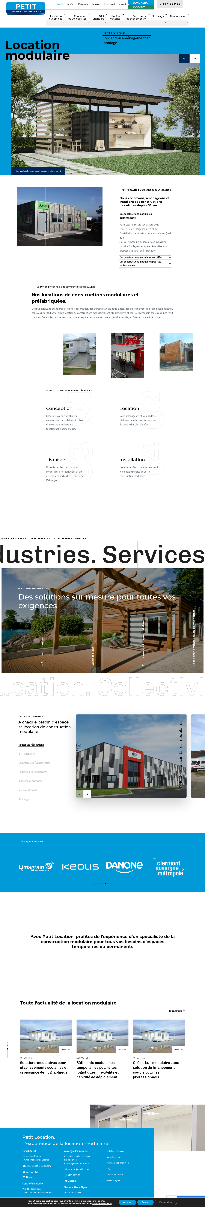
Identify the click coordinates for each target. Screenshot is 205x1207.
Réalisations (83, 4)
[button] (55, 23)
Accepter (127, 1202)
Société (70, 4)
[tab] (145, 216)
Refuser (145, 1202)
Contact (122, 4)
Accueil (60, 4)
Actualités (96, 4)
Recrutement (109, 4)
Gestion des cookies (102, 1203)
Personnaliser (165, 1202)
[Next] (87, 794)
